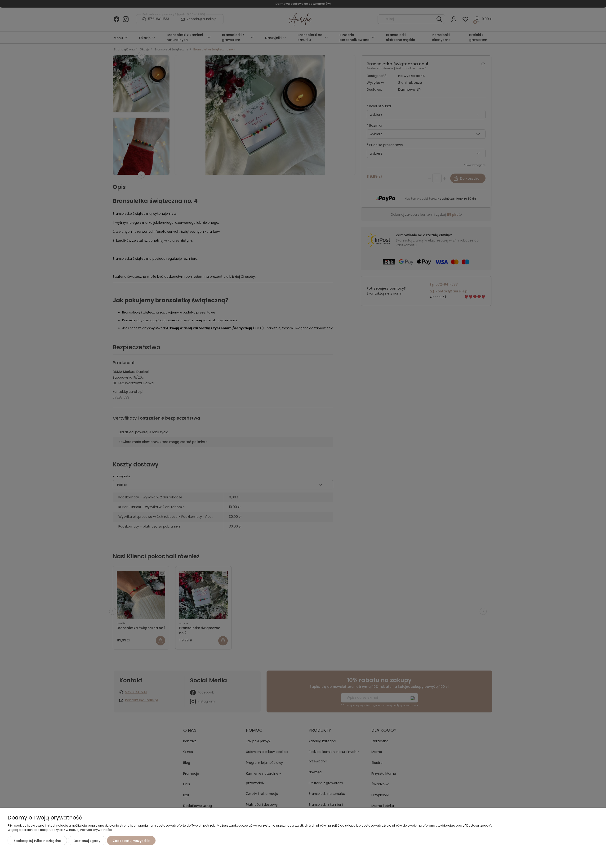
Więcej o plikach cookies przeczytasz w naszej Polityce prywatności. (60, 830)
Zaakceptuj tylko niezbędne (37, 840)
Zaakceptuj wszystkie (131, 840)
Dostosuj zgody (87, 840)
